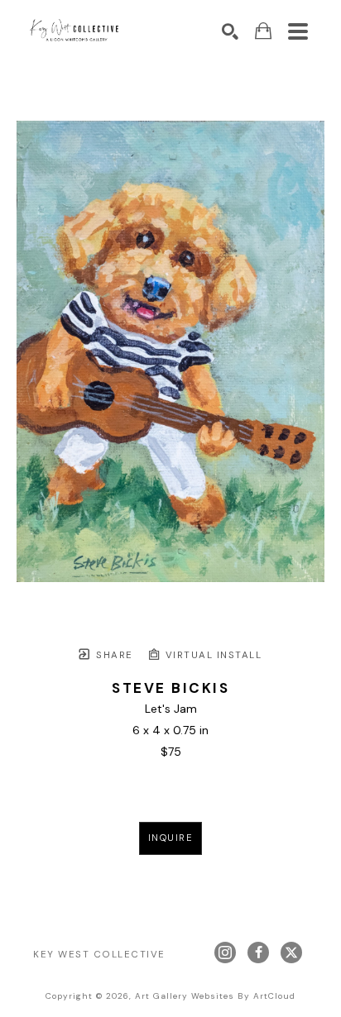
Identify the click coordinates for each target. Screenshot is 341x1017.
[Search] (230, 31)
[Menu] (298, 31)
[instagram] (225, 952)
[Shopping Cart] (263, 31)
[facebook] (258, 952)
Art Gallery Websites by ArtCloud (215, 996)
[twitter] (291, 952)
